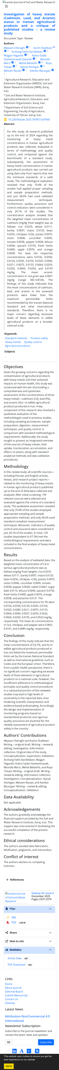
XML (13, 917)
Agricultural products (17, 346)
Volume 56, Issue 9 (42, 893)
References (17, 879)
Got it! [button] (9, 1066)
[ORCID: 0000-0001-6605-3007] (27, 47)
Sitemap (10, 1003)
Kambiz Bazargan (40, 70)
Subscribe (46, 1042)
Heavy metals (13, 342)
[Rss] (37, 1052)
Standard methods (16, 338)
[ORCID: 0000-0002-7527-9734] (33, 58)
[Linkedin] (14, 1052)
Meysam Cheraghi (14, 48)
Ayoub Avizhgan (29, 67)
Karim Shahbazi (43, 48)
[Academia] (22, 1052)
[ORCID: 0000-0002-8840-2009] (44, 51)
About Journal (13, 987)
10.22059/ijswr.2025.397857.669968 (29, 119)
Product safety (39, 338)
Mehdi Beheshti (28, 63)
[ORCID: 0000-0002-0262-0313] (12, 62)
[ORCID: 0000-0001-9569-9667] (52, 70)
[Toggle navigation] (29, 6)
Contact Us (11, 999)
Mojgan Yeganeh (13, 55)
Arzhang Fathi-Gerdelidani (27, 51)
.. (5, 356)
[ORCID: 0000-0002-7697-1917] (25, 54)
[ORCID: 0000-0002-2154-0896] (39, 62)
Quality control (33, 342)
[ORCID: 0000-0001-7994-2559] (5, 51)
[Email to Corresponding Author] (54, 47)
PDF (18, 922)
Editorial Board (14, 991)
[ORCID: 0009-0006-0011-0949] (13, 66)
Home (8, 984)
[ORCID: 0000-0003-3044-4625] (23, 70)
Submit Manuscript (16, 995)
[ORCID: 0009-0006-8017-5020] (41, 66)
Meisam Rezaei (12, 70)
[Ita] (7, 1052)
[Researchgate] (29, 1052)
